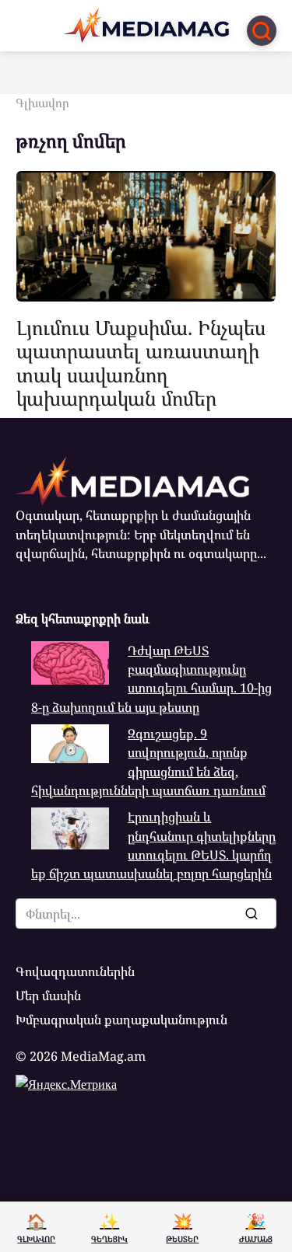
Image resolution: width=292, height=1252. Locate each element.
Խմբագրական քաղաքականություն (121, 1019)
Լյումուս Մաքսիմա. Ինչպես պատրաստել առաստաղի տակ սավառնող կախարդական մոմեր (141, 362)
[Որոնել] (250, 913)
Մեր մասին (48, 995)
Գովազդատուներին (75, 971)
